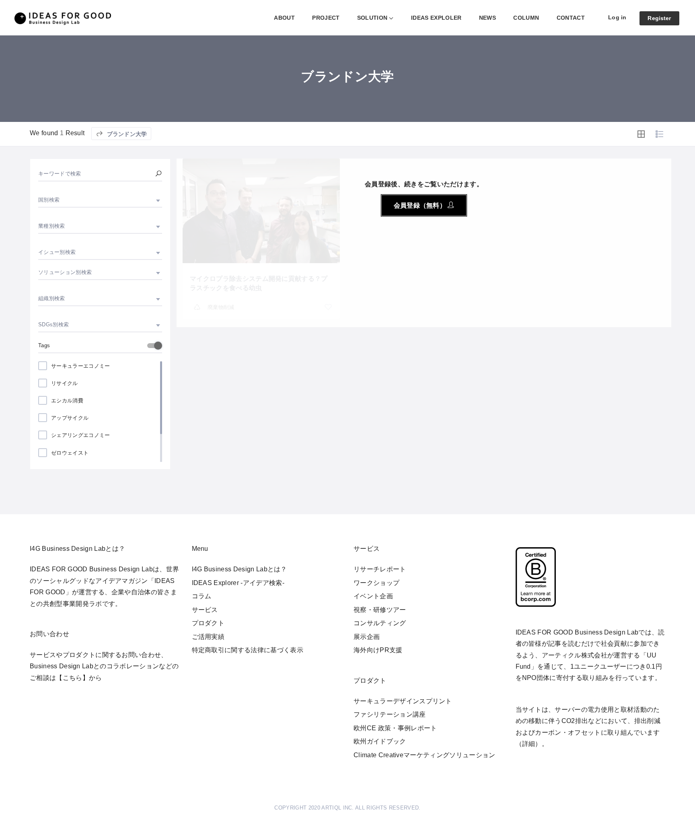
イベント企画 (373, 596)
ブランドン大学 (126, 134)
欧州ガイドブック (380, 741)
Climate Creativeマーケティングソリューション (425, 755)
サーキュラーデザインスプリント (403, 701)
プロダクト (208, 623)
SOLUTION (372, 17)
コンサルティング (380, 623)
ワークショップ (376, 582)
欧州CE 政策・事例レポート (395, 728)
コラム (202, 596)
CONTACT (571, 17)
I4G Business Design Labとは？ (239, 569)
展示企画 (367, 636)
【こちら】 (72, 677)
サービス (205, 609)
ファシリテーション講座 (390, 714)
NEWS (487, 17)
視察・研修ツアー (380, 609)
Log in (617, 17)
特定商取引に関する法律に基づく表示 (247, 650)
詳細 (528, 743)
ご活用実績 (208, 636)
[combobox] (100, 200)
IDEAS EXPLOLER (436, 17)
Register (659, 18)
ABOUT (284, 17)
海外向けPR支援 (378, 650)
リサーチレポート (380, 569)
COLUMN (526, 17)
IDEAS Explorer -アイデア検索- (238, 582)
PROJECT (325, 17)
